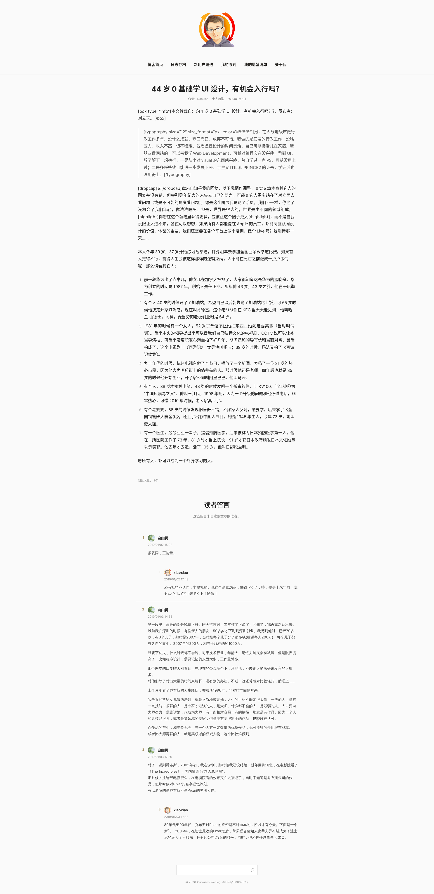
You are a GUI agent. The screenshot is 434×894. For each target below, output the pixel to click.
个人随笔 (218, 99)
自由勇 (163, 538)
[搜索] (252, 870)
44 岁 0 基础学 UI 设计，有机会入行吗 (233, 111)
